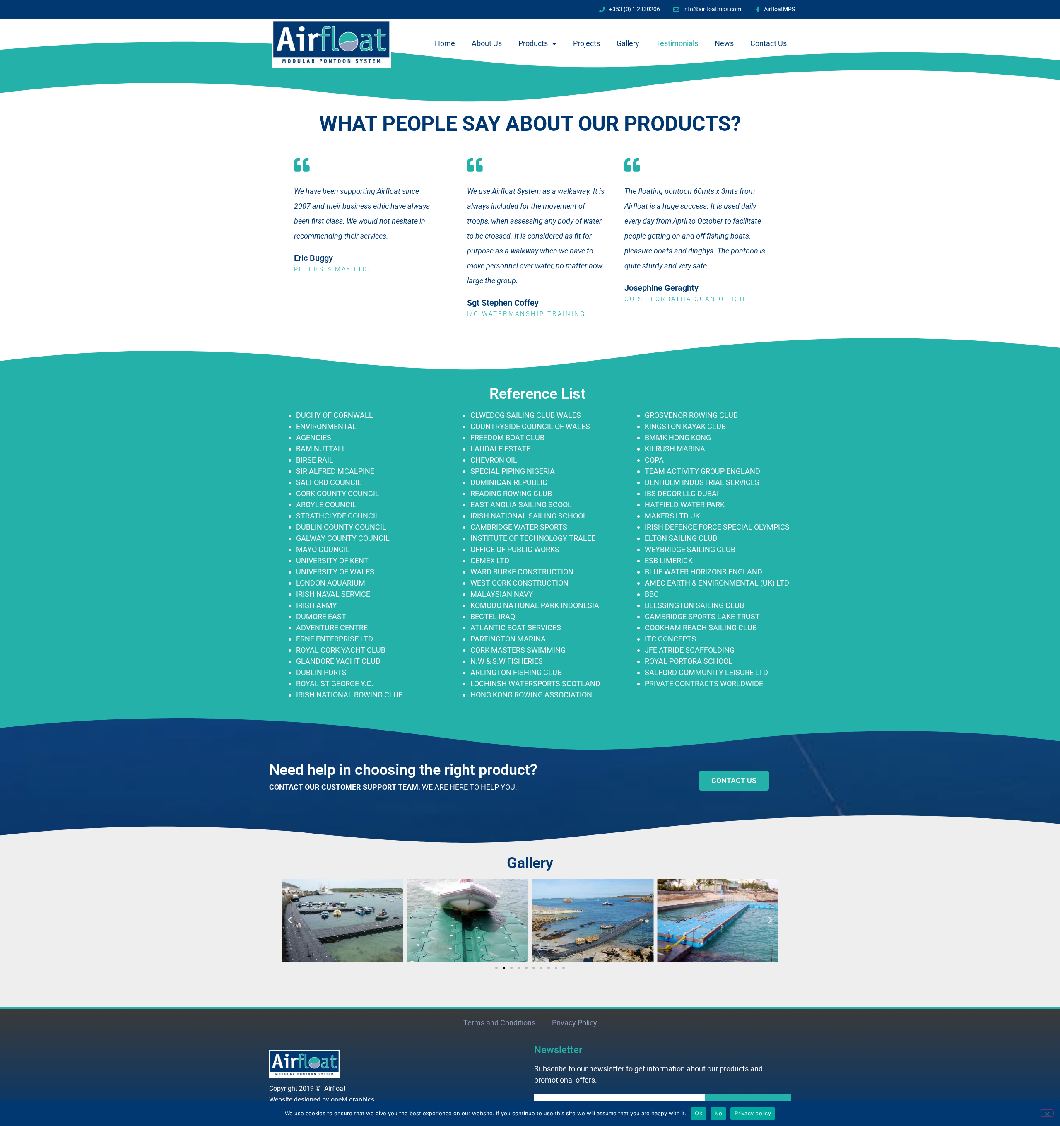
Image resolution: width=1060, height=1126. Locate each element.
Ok (698, 1113)
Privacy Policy (574, 1022)
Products (533, 43)
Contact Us (768, 43)
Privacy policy (753, 1113)
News (724, 43)
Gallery (628, 43)
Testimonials (677, 43)
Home (445, 43)
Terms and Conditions (499, 1022)
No (719, 1113)
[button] (290, 920)
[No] (1047, 1113)
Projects (586, 43)
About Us (487, 43)
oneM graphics (352, 1100)
